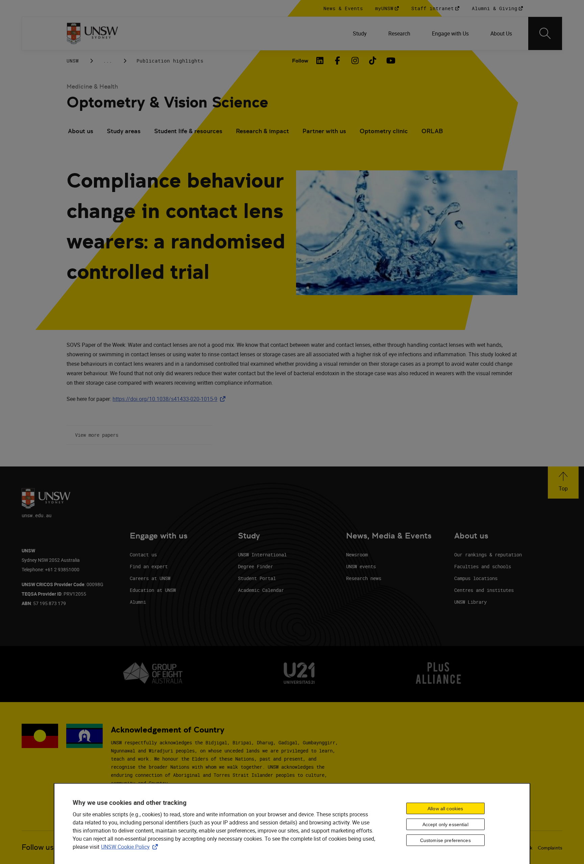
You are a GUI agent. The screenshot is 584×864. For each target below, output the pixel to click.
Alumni (138, 602)
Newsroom (357, 554)
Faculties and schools (482, 566)
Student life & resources (188, 131)
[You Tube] (390, 60)
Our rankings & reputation (488, 554)
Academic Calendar (261, 590)
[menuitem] (360, 33)
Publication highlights (170, 60)
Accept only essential (445, 824)
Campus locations (475, 578)
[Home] (92, 33)
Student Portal (257, 578)
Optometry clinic (384, 131)
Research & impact (262, 131)
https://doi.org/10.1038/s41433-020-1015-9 (170, 399)
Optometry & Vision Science (167, 102)
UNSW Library (470, 602)
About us (80, 131)
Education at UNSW (153, 590)
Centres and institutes (484, 590)
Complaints (550, 847)
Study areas (124, 131)
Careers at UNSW (150, 578)
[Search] (545, 33)
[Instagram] (355, 60)
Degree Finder (255, 566)
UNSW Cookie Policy (131, 846)
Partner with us (324, 131)
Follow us (38, 847)
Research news (363, 578)
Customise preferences (445, 840)
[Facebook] (337, 60)
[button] (563, 482)
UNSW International (262, 554)
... (107, 60)
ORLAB (432, 131)
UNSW (73, 60)
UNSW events (361, 566)
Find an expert (149, 566)
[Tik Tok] (372, 60)
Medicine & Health (92, 86)
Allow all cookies (445, 808)
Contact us (143, 554)
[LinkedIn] (319, 60)
